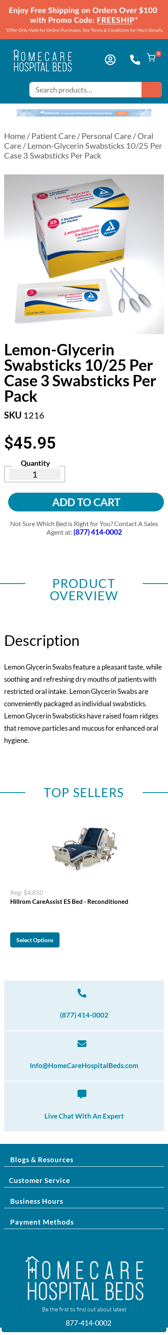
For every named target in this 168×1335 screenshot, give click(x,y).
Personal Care (106, 136)
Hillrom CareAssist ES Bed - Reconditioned (69, 901)
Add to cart (86, 502)
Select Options (34, 939)
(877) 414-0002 (84, 1015)
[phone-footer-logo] (81, 993)
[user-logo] (110, 59)
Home (14, 136)
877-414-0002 (87, 1322)
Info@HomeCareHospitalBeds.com (84, 1065)
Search (151, 89)
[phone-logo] (135, 60)
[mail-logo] (81, 1043)
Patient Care (53, 136)
